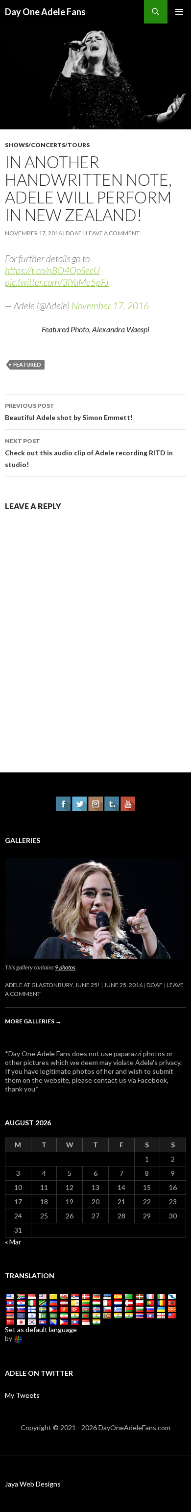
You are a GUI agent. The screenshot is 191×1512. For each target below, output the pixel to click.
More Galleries (33, 1021)
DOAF (74, 233)
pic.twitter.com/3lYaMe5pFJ (57, 282)
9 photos (65, 967)
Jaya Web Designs (33, 1484)
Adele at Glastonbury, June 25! (52, 985)
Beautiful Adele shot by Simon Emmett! (69, 411)
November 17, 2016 (110, 305)
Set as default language (41, 1329)
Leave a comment (113, 233)
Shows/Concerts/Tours (47, 145)
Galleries (22, 840)
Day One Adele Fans (45, 11)
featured (27, 364)
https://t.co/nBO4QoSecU (52, 270)
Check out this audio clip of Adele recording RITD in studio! (89, 453)
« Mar (13, 1242)
